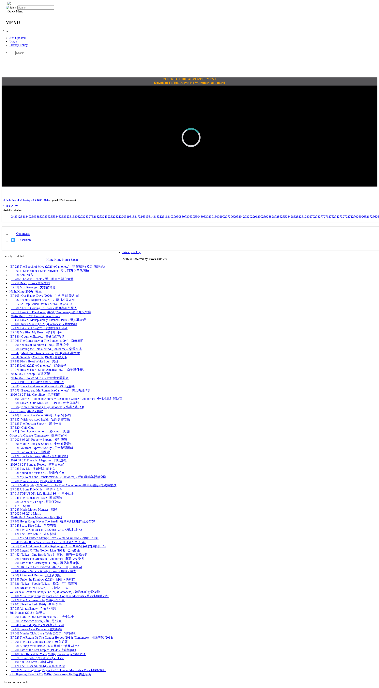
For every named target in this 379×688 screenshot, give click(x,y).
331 (70, 216)
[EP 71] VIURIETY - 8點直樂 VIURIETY (36, 382)
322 (113, 216)
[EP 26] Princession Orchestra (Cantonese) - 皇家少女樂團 (46, 558)
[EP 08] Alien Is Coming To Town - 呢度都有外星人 (43, 308)
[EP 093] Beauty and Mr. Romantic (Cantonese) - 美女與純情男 (50, 390)
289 (264, 216)
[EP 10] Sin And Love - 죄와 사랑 (31, 662)
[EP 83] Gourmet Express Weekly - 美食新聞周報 (41, 448)
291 (255, 216)
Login (13, 41)
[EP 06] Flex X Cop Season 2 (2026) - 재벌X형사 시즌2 (45, 529)
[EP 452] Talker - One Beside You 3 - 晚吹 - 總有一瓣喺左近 (48, 554)
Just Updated (17, 38)
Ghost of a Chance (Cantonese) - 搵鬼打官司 (38, 435)
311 (165, 216)
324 (103, 216)
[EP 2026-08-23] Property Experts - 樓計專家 (38, 439)
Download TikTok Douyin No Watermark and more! (189, 82)
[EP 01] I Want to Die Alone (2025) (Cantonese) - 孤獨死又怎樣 (50, 312)
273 (340, 216)
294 (240, 216)
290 (259, 216)
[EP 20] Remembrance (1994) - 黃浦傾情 (35, 481)
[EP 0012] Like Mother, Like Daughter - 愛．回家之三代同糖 (49, 270)
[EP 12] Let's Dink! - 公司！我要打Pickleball (38, 328)
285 (283, 216)
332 (65, 216)
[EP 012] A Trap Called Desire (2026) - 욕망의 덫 (41, 304)
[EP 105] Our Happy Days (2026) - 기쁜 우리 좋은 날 (44, 295)
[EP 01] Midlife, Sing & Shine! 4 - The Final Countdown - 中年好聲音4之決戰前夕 (62, 485)
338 (37, 216)
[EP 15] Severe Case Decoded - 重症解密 (35, 629)
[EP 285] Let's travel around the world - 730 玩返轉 (42, 386)
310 (169, 216)
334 (56, 216)
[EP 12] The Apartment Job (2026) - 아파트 (37, 600)
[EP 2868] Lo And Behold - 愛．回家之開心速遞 (41, 279)
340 (27, 216)
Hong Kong (53, 259)
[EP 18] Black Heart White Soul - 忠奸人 (35, 361)
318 (132, 216)
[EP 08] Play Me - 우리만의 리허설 (32, 468)
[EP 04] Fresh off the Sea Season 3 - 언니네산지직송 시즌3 (47, 542)
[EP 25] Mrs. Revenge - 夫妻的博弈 (32, 287)
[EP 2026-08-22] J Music (25, 513)
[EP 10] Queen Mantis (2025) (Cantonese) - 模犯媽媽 (43, 324)
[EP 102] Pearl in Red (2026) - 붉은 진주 (35, 604)
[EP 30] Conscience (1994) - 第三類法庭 (35, 621)
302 (207, 216)
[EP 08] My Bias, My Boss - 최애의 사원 (35, 332)
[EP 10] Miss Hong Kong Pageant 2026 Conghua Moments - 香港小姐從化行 (59, 596)
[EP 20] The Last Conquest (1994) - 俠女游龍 (38, 641)
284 (288, 216)
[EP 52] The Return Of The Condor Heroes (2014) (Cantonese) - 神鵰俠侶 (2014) (61, 637)
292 (250, 216)
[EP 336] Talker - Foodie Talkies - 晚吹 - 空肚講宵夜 (43, 583)
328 (84, 216)
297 (226, 216)
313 (155, 216)
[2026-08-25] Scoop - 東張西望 (29, 374)
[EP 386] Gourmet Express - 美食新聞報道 (37, 336)
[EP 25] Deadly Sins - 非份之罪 (29, 283)
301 (212, 216)
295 (236, 216)
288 (269, 216)
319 (127, 216)
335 (51, 216)
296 (231, 216)
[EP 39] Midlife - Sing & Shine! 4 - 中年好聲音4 (40, 443)
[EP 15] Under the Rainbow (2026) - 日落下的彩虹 (42, 579)
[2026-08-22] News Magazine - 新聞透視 (35, 517)
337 (42, 216)
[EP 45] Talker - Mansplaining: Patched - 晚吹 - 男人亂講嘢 (47, 320)
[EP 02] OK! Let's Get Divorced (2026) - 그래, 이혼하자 (45, 567)
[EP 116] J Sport (19, 505)
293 (245, 216)
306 (188, 216)
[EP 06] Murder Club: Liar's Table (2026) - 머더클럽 (42, 633)
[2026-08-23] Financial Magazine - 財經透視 (38, 460)
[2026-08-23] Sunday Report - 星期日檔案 (36, 464)
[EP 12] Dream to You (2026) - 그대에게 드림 (38, 587)
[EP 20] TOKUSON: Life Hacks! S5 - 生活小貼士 (41, 616)
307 (184, 216)
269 (359, 216)
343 (13, 216)
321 (117, 216)
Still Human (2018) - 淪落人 (27, 612)
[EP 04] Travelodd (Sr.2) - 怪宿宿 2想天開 (36, 625)
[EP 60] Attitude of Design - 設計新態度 (35, 575)
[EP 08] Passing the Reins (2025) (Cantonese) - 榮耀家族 (45, 349)
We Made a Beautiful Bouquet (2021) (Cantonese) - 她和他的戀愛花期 (54, 592)
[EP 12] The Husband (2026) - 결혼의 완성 (37, 666)
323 (108, 216)
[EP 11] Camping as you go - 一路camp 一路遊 (39, 431)
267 (368, 216)
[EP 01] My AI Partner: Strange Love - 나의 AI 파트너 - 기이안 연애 (54, 538)
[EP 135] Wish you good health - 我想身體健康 (39, 419)
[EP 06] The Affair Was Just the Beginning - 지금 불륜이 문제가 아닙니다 (57, 546)
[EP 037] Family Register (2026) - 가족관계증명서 (42, 299)
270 (354, 216)
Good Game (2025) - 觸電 (26, 411)
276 (326, 216)
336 (46, 216)
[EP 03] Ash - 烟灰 (21, 275)
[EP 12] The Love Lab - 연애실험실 (32, 534)
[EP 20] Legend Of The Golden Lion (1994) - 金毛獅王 (44, 550)
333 (61, 216)
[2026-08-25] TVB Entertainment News (34, 316)
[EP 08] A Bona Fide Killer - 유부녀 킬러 (36, 489)
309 (174, 216)
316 (141, 216)
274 (335, 216)
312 (160, 216)
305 (193, 216)
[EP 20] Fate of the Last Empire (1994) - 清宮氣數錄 (42, 650)
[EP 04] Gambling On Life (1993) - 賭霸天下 (38, 357)
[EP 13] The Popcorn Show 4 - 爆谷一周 (35, 423)
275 (330, 216)
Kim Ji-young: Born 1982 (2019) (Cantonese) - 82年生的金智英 (50, 674)
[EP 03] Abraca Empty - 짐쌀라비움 (32, 608)
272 (345, 216)
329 (80, 216)
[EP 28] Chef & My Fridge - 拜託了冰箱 (35, 502)
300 (217, 216)
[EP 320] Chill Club (21, 427)
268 (364, 216)
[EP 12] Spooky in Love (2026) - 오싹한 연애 (38, 456)
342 (18, 216)
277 (321, 216)
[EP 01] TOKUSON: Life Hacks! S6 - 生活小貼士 (41, 493)
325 (99, 216)
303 (203, 216)
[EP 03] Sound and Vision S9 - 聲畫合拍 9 (36, 472)
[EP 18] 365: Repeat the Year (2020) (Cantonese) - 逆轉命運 (47, 654)
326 (94, 216)
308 (179, 216)
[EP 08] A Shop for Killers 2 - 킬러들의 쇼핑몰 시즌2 (44, 646)
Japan (74, 259)
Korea (66, 259)
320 (122, 216)
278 (316, 216)
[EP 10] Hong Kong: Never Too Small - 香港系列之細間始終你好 (52, 521)
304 (198, 216)
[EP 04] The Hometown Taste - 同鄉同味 (35, 497)
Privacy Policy (18, 45)
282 (297, 216)
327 (89, 216)
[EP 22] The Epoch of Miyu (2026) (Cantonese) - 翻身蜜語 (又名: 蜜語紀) (57, 266)
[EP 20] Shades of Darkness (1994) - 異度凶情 (39, 344)
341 (23, 216)
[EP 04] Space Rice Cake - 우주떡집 (32, 525)
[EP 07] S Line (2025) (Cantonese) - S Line (36, 658)
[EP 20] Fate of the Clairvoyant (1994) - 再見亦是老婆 (44, 563)
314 (151, 216)
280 (307, 216)
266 (373, 216)
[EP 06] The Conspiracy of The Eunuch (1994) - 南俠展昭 (46, 340)
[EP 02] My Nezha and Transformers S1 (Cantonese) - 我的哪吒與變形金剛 (57, 477)
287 (274, 216)
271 (349, 216)
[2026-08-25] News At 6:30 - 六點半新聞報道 (39, 378)
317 (136, 216)
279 (312, 216)
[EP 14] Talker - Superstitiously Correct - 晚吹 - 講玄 (42, 571)
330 (75, 216)
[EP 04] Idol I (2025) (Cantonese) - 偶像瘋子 (38, 365)
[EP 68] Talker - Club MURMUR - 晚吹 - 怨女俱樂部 (44, 403)
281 (302, 216)
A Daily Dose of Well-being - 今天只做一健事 (26, 200)
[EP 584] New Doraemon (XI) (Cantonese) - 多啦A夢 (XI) (46, 407)
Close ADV (10, 205)
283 (293, 216)
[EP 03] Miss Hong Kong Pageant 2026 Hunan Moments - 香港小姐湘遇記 (57, 670)
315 (146, 216)
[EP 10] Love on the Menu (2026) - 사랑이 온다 (40, 415)
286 (278, 216)
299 (222, 216)
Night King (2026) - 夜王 (25, 291)
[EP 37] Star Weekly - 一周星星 (29, 452)
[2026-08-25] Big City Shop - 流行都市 (34, 394)
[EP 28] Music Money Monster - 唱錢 (33, 509)
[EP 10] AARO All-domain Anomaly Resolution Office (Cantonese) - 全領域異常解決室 (65, 398)
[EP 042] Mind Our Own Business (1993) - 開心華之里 (44, 353)
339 (32, 216)
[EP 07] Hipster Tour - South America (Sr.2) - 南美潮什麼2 (46, 369)
